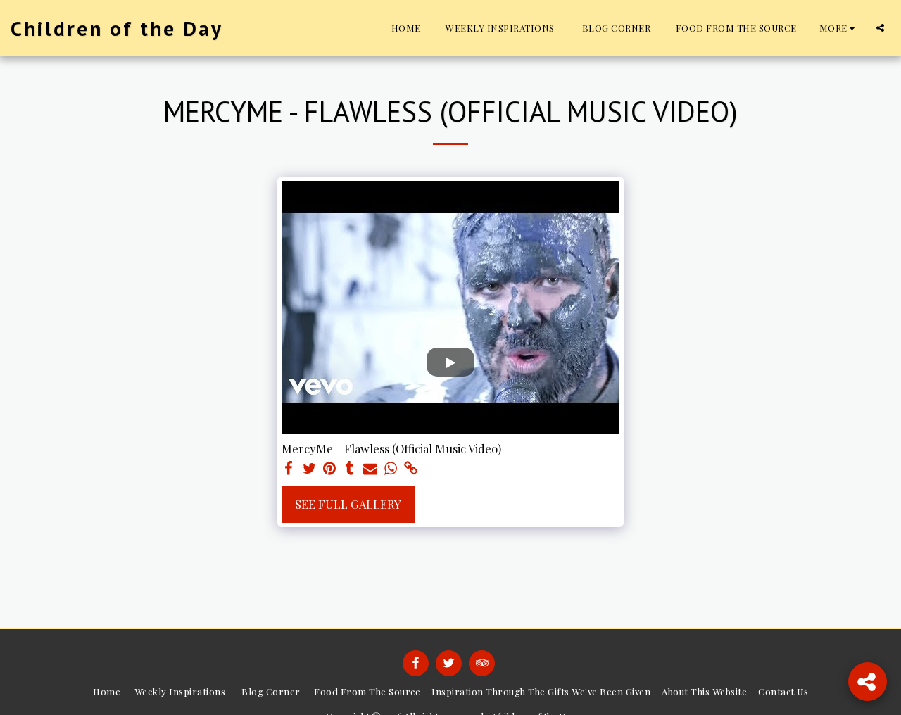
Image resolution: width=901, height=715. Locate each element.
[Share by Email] (370, 468)
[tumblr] (350, 468)
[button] (880, 27)
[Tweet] (309, 468)
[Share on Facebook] (289, 468)
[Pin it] (329, 468)
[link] (410, 468)
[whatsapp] (390, 468)
